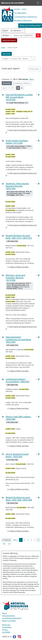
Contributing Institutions (25, 16)
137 (9, 544)
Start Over (6, 54)
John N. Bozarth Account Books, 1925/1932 (17, 455)
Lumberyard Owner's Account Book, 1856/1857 (18, 380)
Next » (32, 79)
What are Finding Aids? (30, 25)
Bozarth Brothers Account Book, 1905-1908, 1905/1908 (19, 498)
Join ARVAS (6, 632)
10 (13, 88)
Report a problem (9, 621)
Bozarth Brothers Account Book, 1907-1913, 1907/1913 (19, 236)
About (4, 613)
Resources (6, 625)
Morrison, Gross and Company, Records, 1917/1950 (15, 277)
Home (17, 9)
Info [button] (24, 9)
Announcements (8, 616)
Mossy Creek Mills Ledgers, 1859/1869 (18, 417)
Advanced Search (9, 40)
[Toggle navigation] (38, 3)
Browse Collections (23, 20)
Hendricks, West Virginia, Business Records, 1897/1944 (17, 186)
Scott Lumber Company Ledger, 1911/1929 (17, 141)
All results (6, 83)
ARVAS (7, 14)
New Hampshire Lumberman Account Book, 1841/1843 (19, 339)
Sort (4, 88)
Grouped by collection (21, 83)
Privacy (5, 630)
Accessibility (6, 627)
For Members (20, 13)
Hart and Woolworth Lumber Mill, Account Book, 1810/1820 (19, 97)
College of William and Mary (19, 267)
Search (5, 31)
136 (3, 544)
